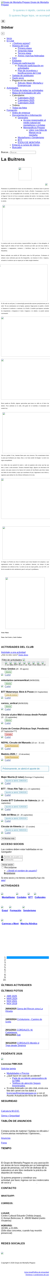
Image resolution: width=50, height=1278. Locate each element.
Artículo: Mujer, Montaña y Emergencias (30, 84)
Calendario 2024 (26, 98)
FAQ (14, 58)
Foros (4, 1143)
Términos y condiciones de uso (37, 1275)
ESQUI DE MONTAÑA (29, 142)
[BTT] (16, 663)
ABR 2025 (12, 996)
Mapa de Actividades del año (26, 93)
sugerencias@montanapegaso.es (17, 1208)
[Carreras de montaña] (25, 663)
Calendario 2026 (26, 103)
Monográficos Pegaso (34, 127)
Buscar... (5, 152)
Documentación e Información (27, 115)
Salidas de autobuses (23, 75)
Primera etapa (25, 48)
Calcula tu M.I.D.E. (10, 1111)
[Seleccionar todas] (3, 664)
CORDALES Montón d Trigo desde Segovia (22, 1044)
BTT (20, 140)
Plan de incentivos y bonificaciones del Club (29, 71)
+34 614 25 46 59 (9, 1198)
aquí (3, 880)
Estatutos (16, 60)
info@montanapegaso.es (13, 1206)
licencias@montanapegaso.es (22, 1093)
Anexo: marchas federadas (31, 56)
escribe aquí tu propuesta (24, 1182)
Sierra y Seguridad (10, 1116)
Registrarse (9, 873)
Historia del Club (20, 46)
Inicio (9, 38)
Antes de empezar (21, 113)
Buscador (17, 147)
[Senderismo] (30, 663)
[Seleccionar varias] (3, 662)
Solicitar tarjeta (8, 1068)
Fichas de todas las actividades (27, 90)
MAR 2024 (12, 998)
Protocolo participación (23, 63)
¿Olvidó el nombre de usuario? (22, 871)
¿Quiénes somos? (21, 43)
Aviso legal (28, 1272)
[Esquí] (34, 663)
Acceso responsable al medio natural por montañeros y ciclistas (34, 122)
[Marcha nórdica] (39, 663)
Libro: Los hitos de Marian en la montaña (38, 132)
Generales (23, 118)
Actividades (12, 88)
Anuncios (5, 1138)
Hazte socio (18, 78)
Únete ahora (23, 655)
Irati (19, 1035)
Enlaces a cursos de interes (25, 145)
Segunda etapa (25, 51)
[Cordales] (7, 663)
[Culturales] (44, 663)
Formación (12, 110)
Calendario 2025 (26, 100)
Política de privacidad (41, 1272)
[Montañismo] (11, 663)
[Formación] (21, 663)
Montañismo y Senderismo (31, 137)
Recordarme (10, 867)
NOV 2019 (12, 1003)
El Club (10, 41)
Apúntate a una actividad (13, 652)
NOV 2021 (12, 1001)
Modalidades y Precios (18, 1073)
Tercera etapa (24, 53)
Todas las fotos (19, 108)
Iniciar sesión (7, 865)
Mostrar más (9, 838)
